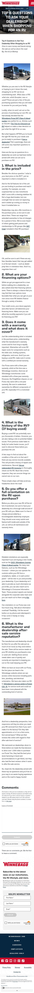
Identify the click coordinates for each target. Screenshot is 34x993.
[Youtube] (11, 961)
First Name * (10, 897)
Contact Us (17, 972)
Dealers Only (17, 953)
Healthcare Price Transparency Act (17, 976)
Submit (17, 837)
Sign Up (10, 915)
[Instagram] (15, 961)
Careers (17, 945)
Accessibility (28, 967)
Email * (8, 909)
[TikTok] (23, 961)
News (17, 940)
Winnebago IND (17, 936)
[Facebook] (3, 961)
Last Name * (10, 903)
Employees (17, 949)
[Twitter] (7, 961)
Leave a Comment (7, 806)
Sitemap (17, 967)
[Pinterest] (19, 961)
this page (8, 801)
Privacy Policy (6, 967)
